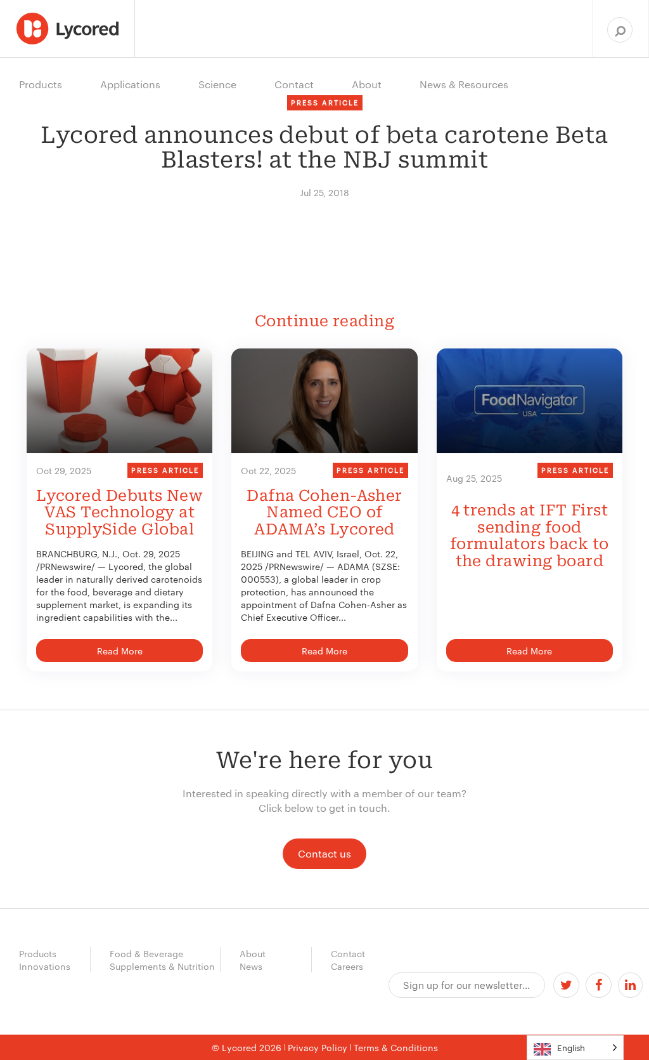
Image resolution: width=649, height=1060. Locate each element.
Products (37, 953)
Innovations (44, 966)
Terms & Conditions (396, 1047)
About (253, 953)
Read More (120, 650)
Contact (348, 953)
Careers (347, 966)
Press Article (165, 470)
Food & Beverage (146, 953)
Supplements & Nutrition (162, 966)
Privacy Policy (317, 1047)
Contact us (324, 853)
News (251, 966)
